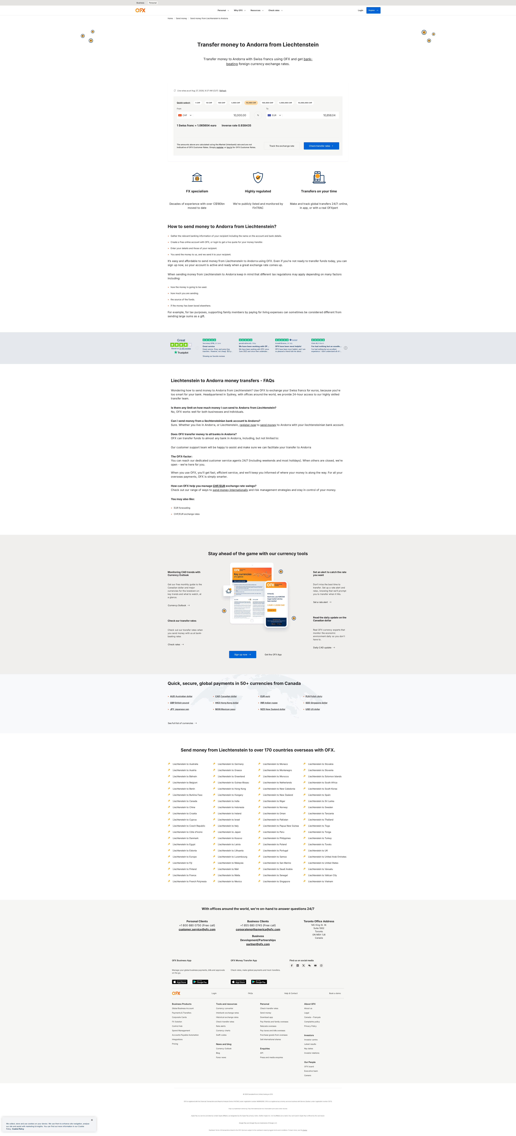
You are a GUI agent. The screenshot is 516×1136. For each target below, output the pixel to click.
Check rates (274, 10)
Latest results (310, 1044)
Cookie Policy (18, 1129)
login (215, 242)
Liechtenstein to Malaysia (230, 863)
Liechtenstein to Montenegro (277, 770)
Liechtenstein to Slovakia (320, 764)
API (261, 1053)
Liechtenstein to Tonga (319, 832)
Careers (307, 1075)
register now (248, 425)
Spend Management (181, 1030)
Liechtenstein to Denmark (185, 838)
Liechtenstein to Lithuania (230, 850)
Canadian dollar (226, 696)
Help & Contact (291, 993)
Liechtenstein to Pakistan (275, 819)
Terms (305, 1130)
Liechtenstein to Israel (229, 819)
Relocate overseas (268, 1026)
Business (140, 3)
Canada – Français (312, 1017)
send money (268, 425)
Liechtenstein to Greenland (231, 776)
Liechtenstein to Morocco (276, 776)
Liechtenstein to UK (318, 850)
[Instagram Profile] (321, 965)
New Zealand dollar (275, 709)
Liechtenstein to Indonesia (231, 807)
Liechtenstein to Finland (185, 869)
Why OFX (238, 10)
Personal (153, 3)
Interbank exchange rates (227, 1013)
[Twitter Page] (303, 965)
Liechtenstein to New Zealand (278, 795)
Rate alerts (220, 1026)
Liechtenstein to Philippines (277, 838)
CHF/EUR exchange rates (187, 514)
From (179, 108)
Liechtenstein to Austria (184, 770)
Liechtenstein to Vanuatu (320, 869)
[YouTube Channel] (315, 965)
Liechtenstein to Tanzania (321, 813)
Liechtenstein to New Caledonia (279, 788)
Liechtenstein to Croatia (185, 813)
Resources (255, 10)
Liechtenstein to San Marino (277, 863)
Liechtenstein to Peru (273, 832)
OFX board (309, 1066)
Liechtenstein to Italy (228, 825)
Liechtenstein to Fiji (182, 863)
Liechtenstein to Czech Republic (189, 825)
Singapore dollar (316, 702)
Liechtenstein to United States (323, 863)
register (220, 147)
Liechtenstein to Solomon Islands (324, 776)
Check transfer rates (225, 1021)
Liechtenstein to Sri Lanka (321, 801)
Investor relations (311, 1053)
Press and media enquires (271, 1057)
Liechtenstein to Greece (230, 770)
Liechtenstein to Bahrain (185, 776)
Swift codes (221, 1035)
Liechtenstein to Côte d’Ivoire (187, 832)
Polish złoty (314, 696)
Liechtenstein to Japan (229, 832)
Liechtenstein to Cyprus (185, 819)
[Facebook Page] (292, 965)
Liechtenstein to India (228, 801)
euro (267, 696)
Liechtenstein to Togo (319, 825)
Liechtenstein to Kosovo (230, 838)
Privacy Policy (310, 1026)
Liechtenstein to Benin (184, 788)
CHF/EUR (219, 486)
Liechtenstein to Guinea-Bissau (233, 782)
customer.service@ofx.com (197, 929)
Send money (181, 18)
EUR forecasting (182, 507)
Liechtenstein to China (184, 807)
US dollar (313, 709)
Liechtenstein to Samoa (275, 856)
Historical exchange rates (227, 1017)
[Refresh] (175, 90)
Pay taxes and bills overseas (272, 1030)
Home (170, 18)
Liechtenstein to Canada (185, 801)
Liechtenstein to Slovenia (320, 770)
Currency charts (223, 1030)
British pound (179, 702)
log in (229, 147)
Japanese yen (179, 709)
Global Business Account (183, 1008)
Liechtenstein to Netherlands (277, 782)
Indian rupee (268, 702)
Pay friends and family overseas (274, 1021)
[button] (198, 103)
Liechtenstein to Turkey (320, 838)
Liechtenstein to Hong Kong (232, 788)
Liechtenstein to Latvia (229, 844)
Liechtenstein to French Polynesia (190, 881)
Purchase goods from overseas (273, 1035)
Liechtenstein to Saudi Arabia (278, 869)
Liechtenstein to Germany (231, 764)
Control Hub (177, 1026)
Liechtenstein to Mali (228, 869)
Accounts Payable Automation (185, 1035)
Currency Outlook (224, 1048)
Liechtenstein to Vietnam (320, 881)
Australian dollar (181, 696)
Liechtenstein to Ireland (229, 813)
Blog (218, 1053)
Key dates (308, 1048)
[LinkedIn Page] (297, 965)
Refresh (222, 90)
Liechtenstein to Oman (274, 813)
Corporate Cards (179, 1017)
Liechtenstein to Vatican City (322, 875)
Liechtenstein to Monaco (275, 764)
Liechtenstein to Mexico (230, 881)
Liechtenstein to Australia (185, 764)
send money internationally (230, 490)
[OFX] (140, 10)
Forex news (221, 1057)
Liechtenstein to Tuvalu (319, 844)
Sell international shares (270, 1039)
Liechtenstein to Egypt (184, 844)
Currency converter (224, 1008)
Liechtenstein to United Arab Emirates (327, 856)
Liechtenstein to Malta (229, 875)
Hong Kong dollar (227, 702)
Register (372, 10)
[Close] (92, 1120)
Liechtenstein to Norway (275, 807)
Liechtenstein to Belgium (185, 782)
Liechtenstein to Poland (275, 844)
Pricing (175, 1044)
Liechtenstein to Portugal (275, 850)
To (267, 108)
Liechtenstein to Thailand (320, 819)
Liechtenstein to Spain (319, 795)
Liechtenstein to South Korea (322, 788)
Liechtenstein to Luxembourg (232, 856)
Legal (306, 1013)
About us (308, 1008)
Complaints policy (312, 1021)
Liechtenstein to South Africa (322, 782)
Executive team (311, 1071)
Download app (266, 1017)
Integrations (177, 1039)
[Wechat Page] (309, 965)
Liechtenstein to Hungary (230, 795)
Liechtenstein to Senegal (275, 875)
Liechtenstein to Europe (185, 856)
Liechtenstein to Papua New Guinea (281, 825)
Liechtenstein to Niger (274, 801)
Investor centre (311, 1039)
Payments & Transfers (181, 1013)
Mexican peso (228, 709)
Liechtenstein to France (184, 875)
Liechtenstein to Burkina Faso (187, 795)
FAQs (250, 993)
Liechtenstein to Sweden (320, 807)
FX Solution (177, 1021)
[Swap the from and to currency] (258, 115)
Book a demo (335, 993)
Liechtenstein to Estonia (185, 850)
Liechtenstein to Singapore (276, 881)
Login (214, 993)
